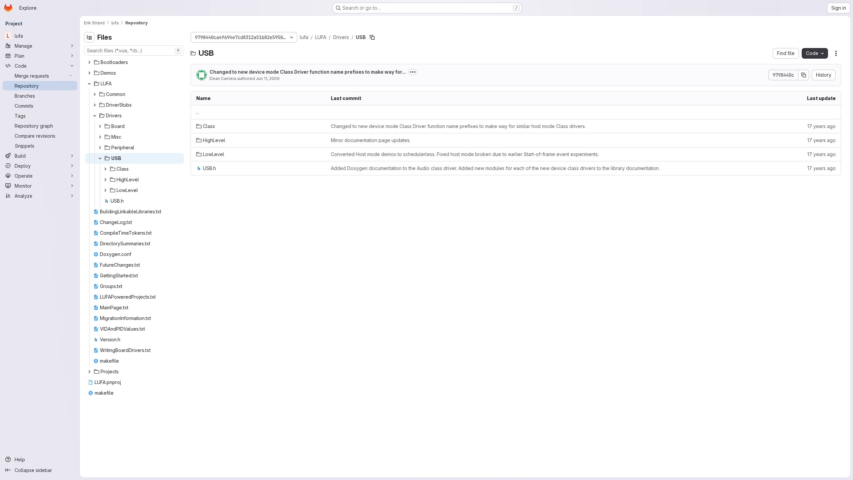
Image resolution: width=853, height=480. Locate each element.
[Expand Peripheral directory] (100, 148)
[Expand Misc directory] (100, 137)
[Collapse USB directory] (100, 158)
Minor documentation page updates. (371, 140)
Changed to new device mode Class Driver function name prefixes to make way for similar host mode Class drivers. (458, 126)
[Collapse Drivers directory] (95, 116)
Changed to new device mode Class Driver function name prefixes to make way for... (308, 72)
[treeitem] (134, 62)
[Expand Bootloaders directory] (89, 62)
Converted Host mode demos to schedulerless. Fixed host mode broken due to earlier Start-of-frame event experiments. (465, 154)
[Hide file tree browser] (89, 37)
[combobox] (134, 50)
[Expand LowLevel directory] (105, 190)
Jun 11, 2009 (268, 78)
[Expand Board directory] (100, 126)
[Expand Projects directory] (89, 372)
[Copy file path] (372, 37)
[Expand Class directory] (105, 169)
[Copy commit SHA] (803, 75)
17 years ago (821, 126)
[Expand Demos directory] (89, 73)
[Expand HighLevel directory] (105, 180)
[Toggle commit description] (413, 72)
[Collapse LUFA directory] (89, 84)
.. (197, 112)
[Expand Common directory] (95, 94)
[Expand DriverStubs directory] (95, 105)
